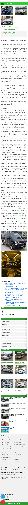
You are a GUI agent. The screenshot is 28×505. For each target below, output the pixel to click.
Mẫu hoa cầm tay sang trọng (10, 32)
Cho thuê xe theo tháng (6, 446)
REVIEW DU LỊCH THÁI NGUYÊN (11, 286)
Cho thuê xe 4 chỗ (5, 437)
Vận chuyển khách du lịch (7, 451)
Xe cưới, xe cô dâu (5, 454)
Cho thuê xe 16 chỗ (18, 439)
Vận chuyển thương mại (6, 452)
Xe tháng (16, 459)
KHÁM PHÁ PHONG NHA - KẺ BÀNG (12, 297)
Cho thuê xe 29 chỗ (5, 442)
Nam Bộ (9, 58)
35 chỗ (16, 220)
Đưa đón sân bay (18, 451)
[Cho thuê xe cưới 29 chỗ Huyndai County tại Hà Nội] (21, 355)
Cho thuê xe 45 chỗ (5, 444)
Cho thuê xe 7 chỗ (18, 437)
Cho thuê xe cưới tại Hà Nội (20, 446)
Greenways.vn (15, 213)
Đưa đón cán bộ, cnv (19, 452)
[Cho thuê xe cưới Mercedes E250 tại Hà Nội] (21, 383)
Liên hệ (16, 462)
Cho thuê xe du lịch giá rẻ (20, 444)
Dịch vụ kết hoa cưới (19, 454)
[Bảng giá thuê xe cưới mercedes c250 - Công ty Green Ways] (7, 383)
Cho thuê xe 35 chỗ (18, 442)
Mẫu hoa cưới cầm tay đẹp (10, 33)
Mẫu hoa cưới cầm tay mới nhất (11, 34)
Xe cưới (3, 461)
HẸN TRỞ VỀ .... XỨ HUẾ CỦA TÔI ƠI (12, 305)
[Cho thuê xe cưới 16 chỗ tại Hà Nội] (7, 355)
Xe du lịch (17, 461)
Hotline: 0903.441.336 (14, 503)
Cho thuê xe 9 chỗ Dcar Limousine (6, 440)
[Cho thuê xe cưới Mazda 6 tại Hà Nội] (7, 369)
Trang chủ (4, 459)
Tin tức (3, 462)
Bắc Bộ (7, 129)
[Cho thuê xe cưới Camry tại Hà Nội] (21, 369)
